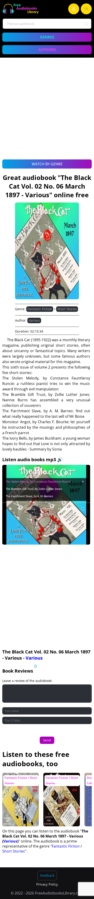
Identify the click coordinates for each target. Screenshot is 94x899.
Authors (47, 49)
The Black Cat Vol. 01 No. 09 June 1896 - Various (20, 781)
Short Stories (67, 309)
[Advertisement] (47, 114)
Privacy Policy (47, 884)
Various (34, 320)
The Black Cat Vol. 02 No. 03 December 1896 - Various (61, 781)
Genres (47, 37)
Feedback (47, 875)
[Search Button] (86, 24)
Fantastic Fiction (39, 309)
